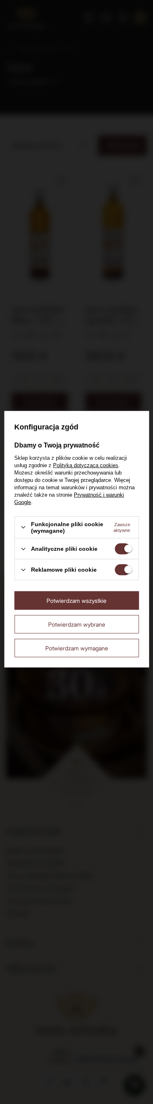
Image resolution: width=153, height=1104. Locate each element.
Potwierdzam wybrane (76, 623)
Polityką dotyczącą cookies (85, 465)
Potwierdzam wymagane (76, 647)
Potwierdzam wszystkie (76, 600)
